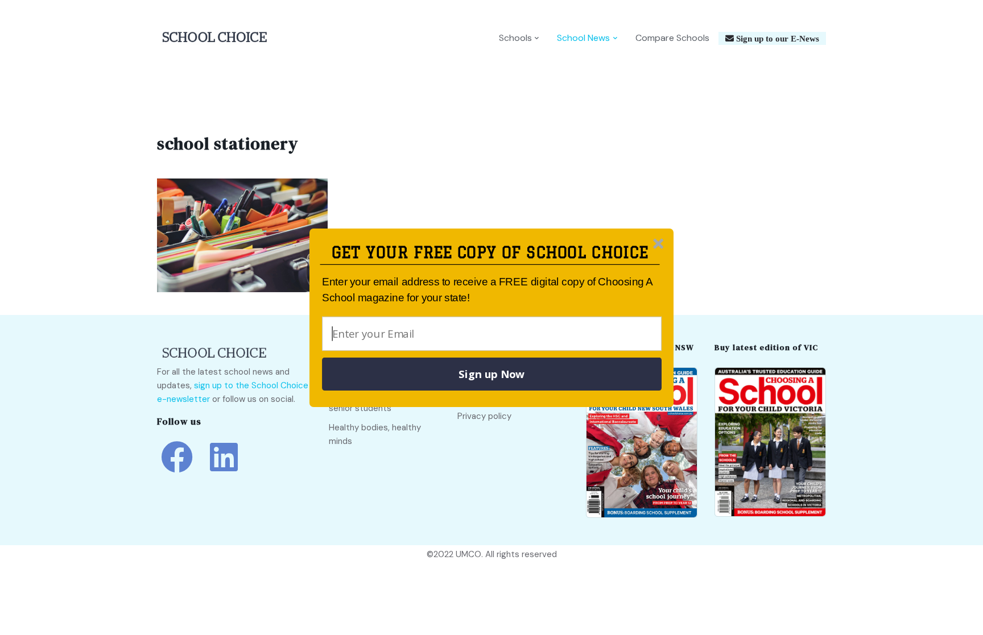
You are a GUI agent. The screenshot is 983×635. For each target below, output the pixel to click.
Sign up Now (491, 374)
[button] (490, 252)
